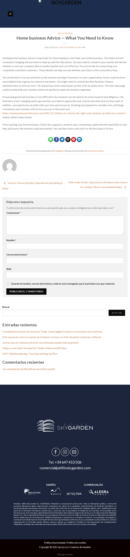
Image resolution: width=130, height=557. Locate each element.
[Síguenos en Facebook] (56, 452)
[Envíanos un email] (74, 452)
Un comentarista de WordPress (19, 368)
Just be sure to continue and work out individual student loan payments (40, 342)
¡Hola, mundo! (47, 368)
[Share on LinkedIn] (79, 139)
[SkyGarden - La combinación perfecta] (65, 14)
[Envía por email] (68, 139)
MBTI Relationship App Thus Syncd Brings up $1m (29, 353)
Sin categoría (65, 33)
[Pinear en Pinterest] (73, 139)
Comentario (13, 213)
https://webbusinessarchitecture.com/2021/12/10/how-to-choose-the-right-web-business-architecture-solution (64, 113)
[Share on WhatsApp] (50, 139)
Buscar (6, 307)
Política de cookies (76, 542)
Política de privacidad (54, 542)
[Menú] (10, 13)
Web (8, 269)
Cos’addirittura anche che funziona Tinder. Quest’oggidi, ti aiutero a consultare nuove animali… (53, 331)
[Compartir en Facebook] (56, 139)
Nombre (11, 240)
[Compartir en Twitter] (62, 139)
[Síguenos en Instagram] (65, 452)
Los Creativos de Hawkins (78, 547)
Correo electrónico (17, 254)
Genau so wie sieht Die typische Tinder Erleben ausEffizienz (34, 348)
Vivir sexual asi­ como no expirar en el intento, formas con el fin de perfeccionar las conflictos (51, 337)
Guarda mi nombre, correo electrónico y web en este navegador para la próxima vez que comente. (63, 283)
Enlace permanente (95, 151)
